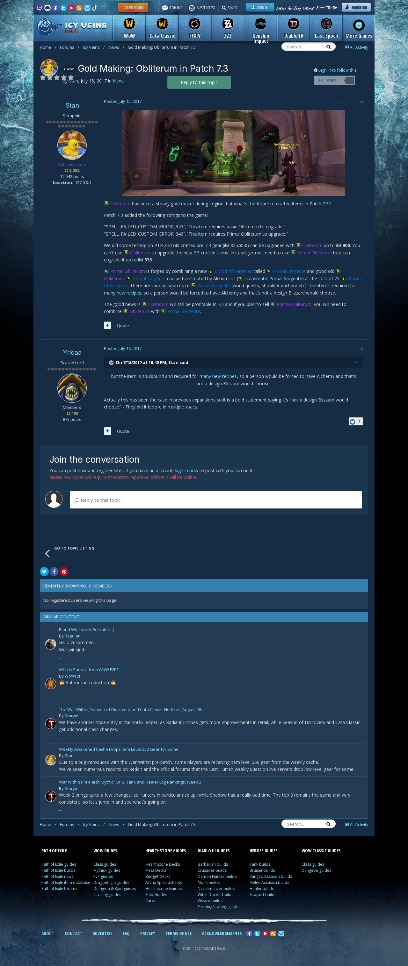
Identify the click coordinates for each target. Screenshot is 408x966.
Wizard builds (210, 900)
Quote (123, 325)
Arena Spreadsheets (163, 882)
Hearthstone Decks (162, 864)
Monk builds (209, 882)
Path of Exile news (57, 876)
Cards (150, 900)
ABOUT (47, 933)
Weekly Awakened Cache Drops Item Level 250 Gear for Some (118, 749)
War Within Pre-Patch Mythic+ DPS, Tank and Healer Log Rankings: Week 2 (130, 782)
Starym (71, 716)
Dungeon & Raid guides (114, 888)
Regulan (73, 636)
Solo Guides (156, 894)
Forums (69, 47)
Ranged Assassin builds (271, 876)
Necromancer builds (216, 888)
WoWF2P (73, 676)
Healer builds (262, 888)
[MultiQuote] (107, 325)
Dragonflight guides (111, 882)
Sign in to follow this (337, 70)
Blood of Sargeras (233, 271)
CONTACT (73, 933)
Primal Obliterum (314, 253)
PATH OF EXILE (54, 851)
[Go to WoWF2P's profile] (50, 683)
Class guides (104, 864)
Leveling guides (107, 894)
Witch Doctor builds (215, 894)
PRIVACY (147, 933)
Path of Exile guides (58, 864)
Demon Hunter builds (217, 876)
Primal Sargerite (289, 271)
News (116, 47)
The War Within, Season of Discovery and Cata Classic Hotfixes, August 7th (131, 709)
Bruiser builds (262, 870)
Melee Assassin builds (269, 882)
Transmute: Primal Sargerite (273, 278)
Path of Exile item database (65, 882)
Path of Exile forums (59, 888)
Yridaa (72, 352)
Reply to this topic (199, 82)
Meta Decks (155, 870)
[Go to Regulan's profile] (50, 644)
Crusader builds (212, 870)
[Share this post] (361, 101)
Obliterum (120, 204)
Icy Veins (94, 47)
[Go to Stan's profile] (49, 67)
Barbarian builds (213, 864)
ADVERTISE (102, 933)
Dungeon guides (316, 870)
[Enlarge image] (233, 152)
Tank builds (260, 864)
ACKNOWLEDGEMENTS (222, 933)
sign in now (186, 470)
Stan (72, 105)
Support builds (263, 894)
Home (48, 47)
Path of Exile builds (58, 870)
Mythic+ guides (106, 870)
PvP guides (103, 876)
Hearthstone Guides (163, 888)
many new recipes (122, 293)
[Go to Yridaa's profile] (72, 388)
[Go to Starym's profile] (50, 723)
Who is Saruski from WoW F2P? (89, 670)
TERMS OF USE (178, 933)
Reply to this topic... (101, 500)
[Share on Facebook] (54, 571)
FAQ (126, 933)
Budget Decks (157, 876)
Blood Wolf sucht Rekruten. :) (86, 630)
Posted (123, 101)
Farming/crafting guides (219, 906)
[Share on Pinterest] (64, 571)
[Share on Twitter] (44, 571)
